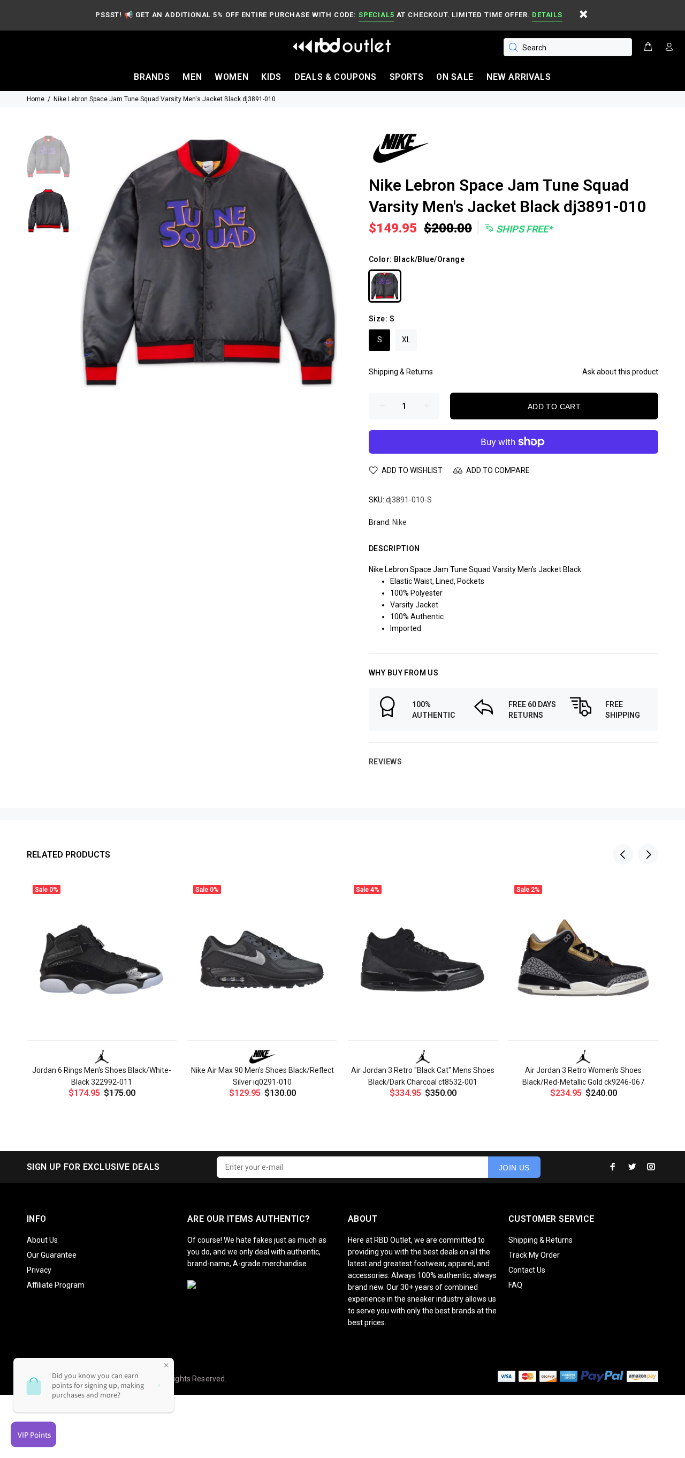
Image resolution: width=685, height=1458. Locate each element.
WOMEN (231, 77)
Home (35, 99)
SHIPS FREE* (523, 229)
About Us (42, 1240)
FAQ (515, 1285)
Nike (399, 522)
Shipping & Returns (401, 371)
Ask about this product (620, 371)
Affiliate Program (56, 1285)
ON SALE (454, 77)
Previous (623, 854)
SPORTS (407, 77)
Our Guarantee (52, 1255)
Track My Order (534, 1255)
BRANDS (152, 77)
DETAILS (547, 15)
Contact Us (526, 1270)
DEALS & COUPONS (335, 77)
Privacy (39, 1270)
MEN (192, 77)
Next (648, 854)
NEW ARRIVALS (518, 77)
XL (406, 339)
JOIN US (514, 1167)
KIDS (271, 77)
